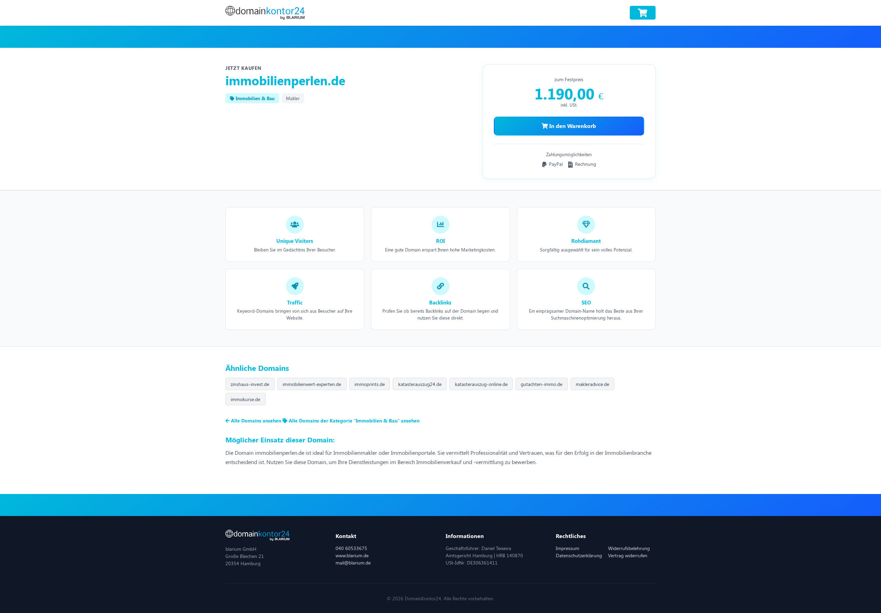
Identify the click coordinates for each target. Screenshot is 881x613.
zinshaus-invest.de (250, 384)
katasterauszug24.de (420, 384)
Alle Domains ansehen (256, 420)
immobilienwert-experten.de (312, 384)
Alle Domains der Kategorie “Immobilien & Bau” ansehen (353, 420)
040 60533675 (351, 548)
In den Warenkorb (572, 125)
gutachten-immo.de (541, 384)
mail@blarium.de (353, 562)
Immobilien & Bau (254, 98)
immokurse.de (245, 399)
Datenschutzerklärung (579, 555)
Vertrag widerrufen (627, 555)
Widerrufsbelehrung (629, 548)
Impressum (567, 548)
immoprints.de (369, 384)
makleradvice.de (592, 384)
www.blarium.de (352, 555)
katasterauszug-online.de (481, 384)
